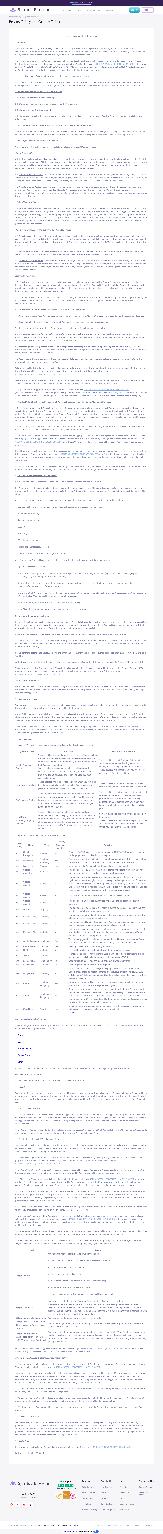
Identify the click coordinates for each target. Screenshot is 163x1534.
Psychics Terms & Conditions (107, 1525)
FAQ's (122, 1498)
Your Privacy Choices (85, 1531)
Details (71, 1012)
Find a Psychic (87, 1504)
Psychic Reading (88, 1498)
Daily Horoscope (88, 1487)
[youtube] (24, 1504)
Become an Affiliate (143, 1493)
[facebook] (17, 1504)
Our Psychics (66, 10)
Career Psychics (107, 1498)
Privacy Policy (136, 1525)
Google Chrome (25, 1055)
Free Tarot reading (89, 1509)
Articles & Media (88, 1492)
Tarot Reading (106, 1504)
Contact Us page (52, 1351)
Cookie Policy (124, 1525)
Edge (20, 1041)
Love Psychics (106, 1487)
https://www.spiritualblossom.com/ (115, 63)
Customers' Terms (127, 1504)
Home (11, 16)
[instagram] (11, 1504)
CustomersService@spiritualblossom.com (38, 374)
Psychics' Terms (126, 1509)
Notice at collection (70, 1531)
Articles (79, 10)
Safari (20, 1061)
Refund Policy (149, 1525)
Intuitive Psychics (108, 1509)
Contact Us (124, 1492)
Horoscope (110, 10)
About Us (123, 1487)
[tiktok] (30, 1504)
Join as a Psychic (145, 1487)
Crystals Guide (106, 1492)
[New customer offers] (81, 3)
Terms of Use (83, 76)
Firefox (21, 1035)
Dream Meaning (94, 10)
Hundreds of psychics (28, 1497)
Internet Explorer (25, 1048)
